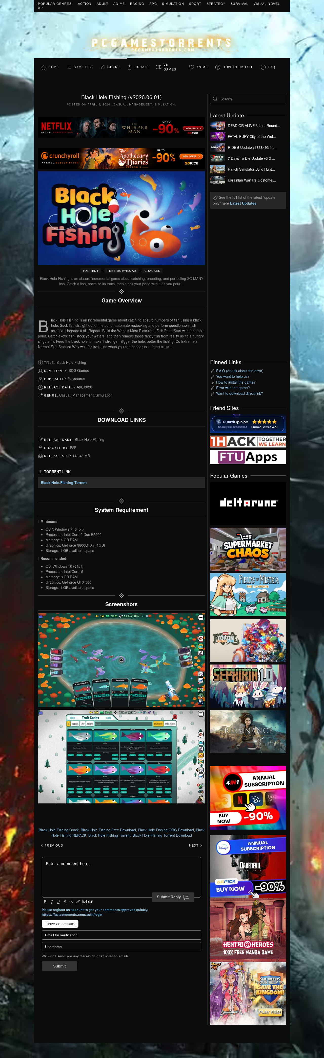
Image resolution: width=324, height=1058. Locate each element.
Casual (120, 104)
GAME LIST (83, 67)
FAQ (271, 67)
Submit (59, 966)
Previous (53, 845)
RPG (153, 4)
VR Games (170, 67)
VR (40, 8)
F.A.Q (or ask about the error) (240, 370)
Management (140, 104)
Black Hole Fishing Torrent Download (162, 835)
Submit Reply (169, 897)
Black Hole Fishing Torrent (109, 835)
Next (194, 845)
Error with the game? (233, 387)
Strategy (216, 4)
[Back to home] (162, 35)
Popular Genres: (55, 4)
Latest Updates (243, 203)
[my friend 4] (248, 456)
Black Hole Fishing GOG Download (166, 829)
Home (53, 67)
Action (85, 4)
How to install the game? (236, 382)
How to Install (238, 67)
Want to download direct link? (239, 393)
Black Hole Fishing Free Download (108, 829)
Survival (240, 4)
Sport (195, 4)
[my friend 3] (248, 440)
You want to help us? (233, 376)
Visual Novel (267, 4)
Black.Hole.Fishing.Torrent (64, 482)
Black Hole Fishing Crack (59, 829)
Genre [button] (113, 67)
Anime (119, 4)
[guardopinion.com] (248, 422)
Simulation (173, 4)
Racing (137, 4)
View (248, 502)
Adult (103, 4)
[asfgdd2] (248, 929)
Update (141, 67)
